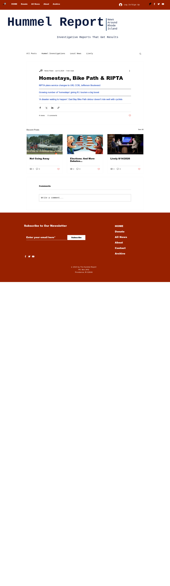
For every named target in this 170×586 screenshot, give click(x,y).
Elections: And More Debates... (82, 159)
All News (121, 237)
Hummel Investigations (53, 54)
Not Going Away (39, 158)
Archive (120, 253)
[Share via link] (58, 108)
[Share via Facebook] (40, 108)
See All (140, 129)
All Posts (32, 54)
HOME (119, 226)
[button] (140, 54)
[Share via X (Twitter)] (46, 108)
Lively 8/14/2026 (120, 158)
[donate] (150, 4)
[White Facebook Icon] (25, 256)
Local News (75, 54)
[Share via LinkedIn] (52, 108)
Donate (119, 231)
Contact (120, 248)
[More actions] (129, 70)
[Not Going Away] (45, 144)
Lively (89, 54)
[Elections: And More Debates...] (85, 144)
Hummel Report (55, 22)
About (119, 242)
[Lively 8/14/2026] (125, 144)
